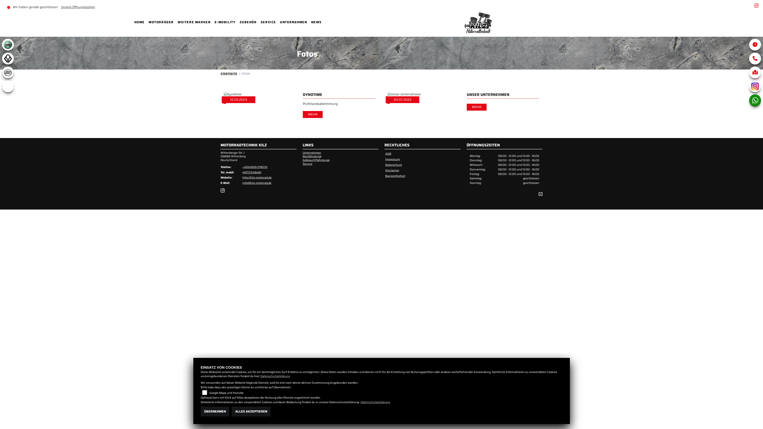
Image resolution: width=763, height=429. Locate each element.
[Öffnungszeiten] (755, 45)
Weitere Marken (194, 22)
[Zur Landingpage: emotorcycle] (8, 86)
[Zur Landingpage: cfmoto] (8, 72)
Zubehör (248, 22)
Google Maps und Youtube (226, 393)
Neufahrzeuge (312, 156)
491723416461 (251, 172)
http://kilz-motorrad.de (257, 177)
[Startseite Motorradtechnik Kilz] (479, 22)
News (316, 22)
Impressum (392, 159)
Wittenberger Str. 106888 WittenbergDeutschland (233, 156)
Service (268, 22)
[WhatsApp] (755, 100)
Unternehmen (293, 22)
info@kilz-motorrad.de (256, 183)
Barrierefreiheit (395, 176)
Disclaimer (392, 170)
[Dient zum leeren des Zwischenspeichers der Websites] (540, 194)
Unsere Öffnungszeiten (78, 7)
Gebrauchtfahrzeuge (316, 160)
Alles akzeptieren (251, 411)
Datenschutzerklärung (275, 376)
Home (139, 22)
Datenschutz (393, 165)
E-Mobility (225, 22)
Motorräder (161, 22)
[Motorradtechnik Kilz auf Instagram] (757, 6)
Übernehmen (215, 411)
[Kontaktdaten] (755, 59)
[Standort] (755, 72)
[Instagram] (755, 86)
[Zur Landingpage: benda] (8, 59)
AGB (388, 154)
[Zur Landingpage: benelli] (8, 45)
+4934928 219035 (254, 167)
